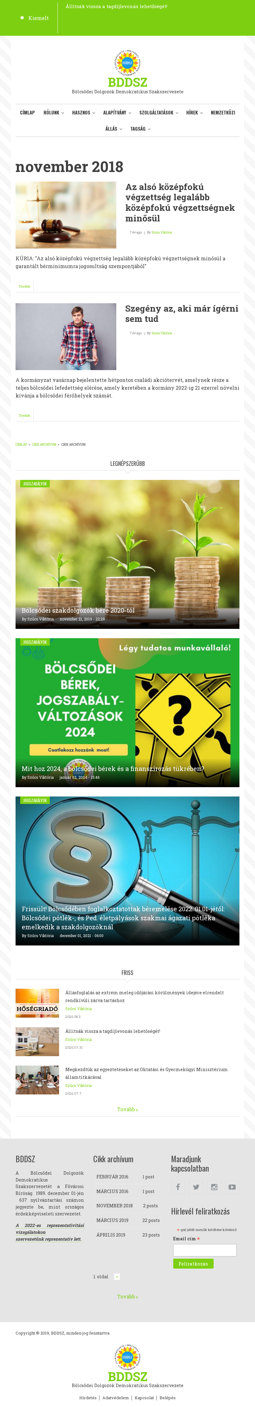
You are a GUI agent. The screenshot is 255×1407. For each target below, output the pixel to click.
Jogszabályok (35, 484)
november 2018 (114, 1206)
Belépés (168, 1397)
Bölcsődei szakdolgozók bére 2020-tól (78, 610)
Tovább (26, 288)
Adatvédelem (115, 1397)
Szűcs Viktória (161, 232)
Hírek (192, 112)
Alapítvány (114, 112)
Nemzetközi (223, 112)
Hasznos (81, 112)
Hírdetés (88, 1397)
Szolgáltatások (156, 112)
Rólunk (51, 112)
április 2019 (110, 1235)
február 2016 (112, 1177)
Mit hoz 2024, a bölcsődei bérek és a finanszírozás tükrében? (113, 768)
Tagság (138, 128)
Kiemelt (38, 18)
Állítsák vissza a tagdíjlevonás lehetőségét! (116, 6)
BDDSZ (127, 82)
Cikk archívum (44, 445)
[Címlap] (127, 62)
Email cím (186, 1239)
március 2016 (112, 1191)
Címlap (27, 112)
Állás (111, 128)
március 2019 (112, 1220)
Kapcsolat (144, 1397)
